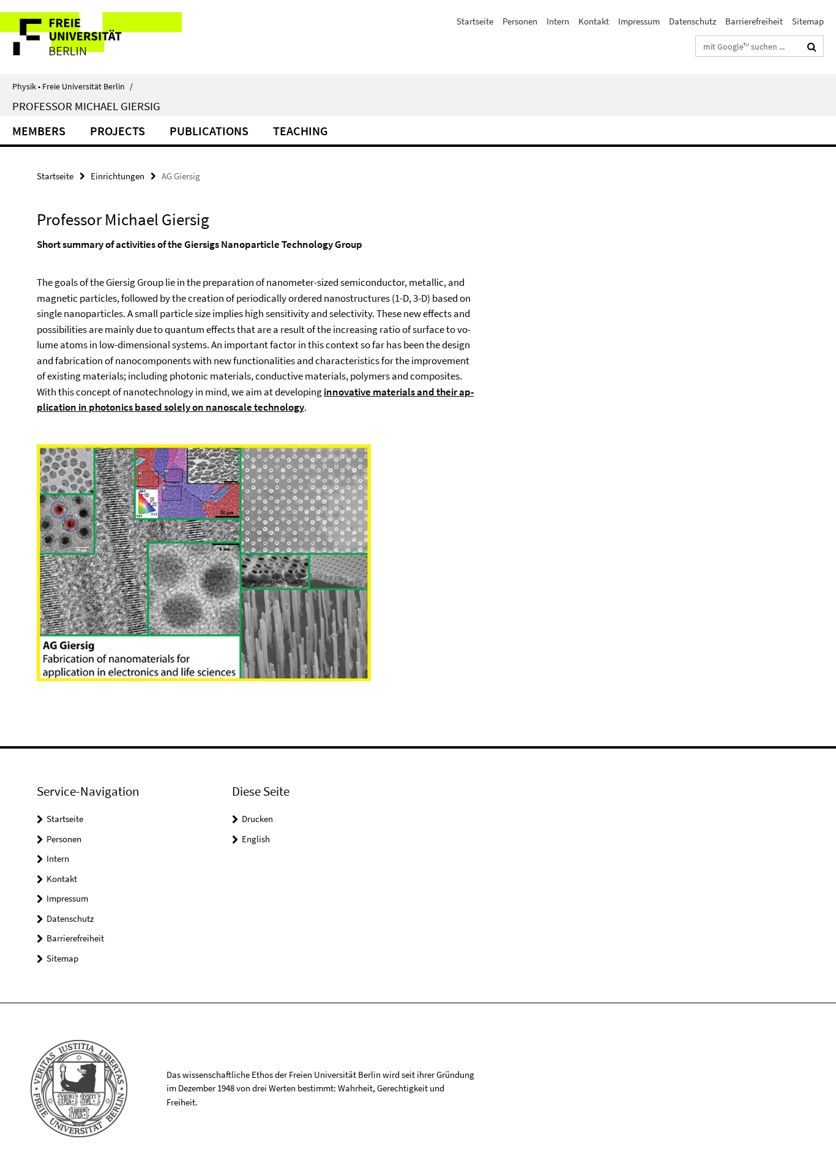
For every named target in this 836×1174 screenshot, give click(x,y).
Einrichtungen (117, 176)
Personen (519, 21)
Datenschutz (692, 21)
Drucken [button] (257, 818)
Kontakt (593, 21)
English (256, 839)
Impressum (639, 21)
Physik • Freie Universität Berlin (72, 86)
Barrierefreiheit (754, 21)
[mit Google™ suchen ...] (812, 46)
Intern (558, 21)
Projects (117, 130)
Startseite (475, 21)
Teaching (300, 130)
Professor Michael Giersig (86, 106)
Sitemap (808, 21)
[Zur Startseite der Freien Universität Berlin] (102, 37)
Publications (209, 130)
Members (38, 130)
